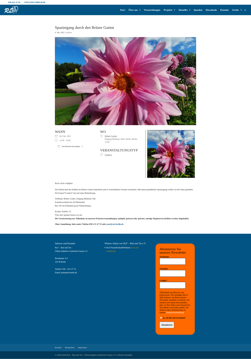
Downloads (211, 10)
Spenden (198, 10)
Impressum (82, 348)
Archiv (235, 10)
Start (122, 10)
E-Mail (163, 281)
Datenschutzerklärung (175, 312)
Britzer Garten (111, 136)
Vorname (163, 269)
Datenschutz (70, 348)
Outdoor (69, 33)
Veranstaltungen (152, 10)
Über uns (133, 10)
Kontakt (224, 10)
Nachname (164, 257)
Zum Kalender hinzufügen (70, 146)
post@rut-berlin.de (115, 224)
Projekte (168, 10)
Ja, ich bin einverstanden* (174, 318)
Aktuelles (183, 10)
